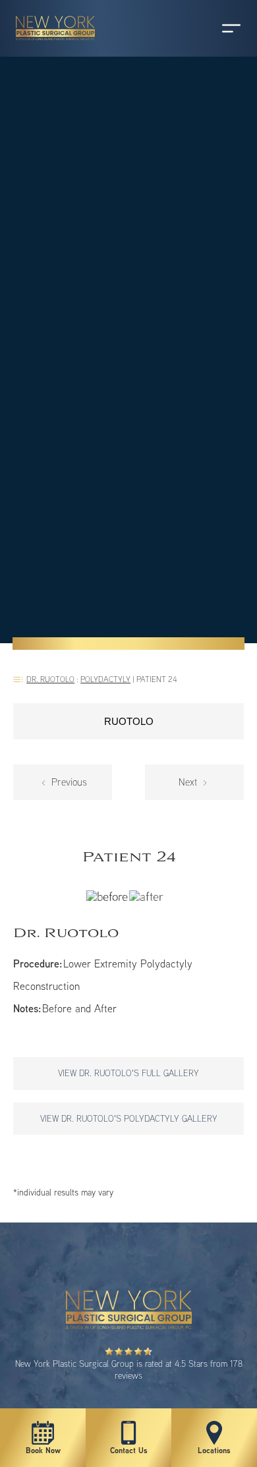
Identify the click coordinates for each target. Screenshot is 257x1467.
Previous (68, 782)
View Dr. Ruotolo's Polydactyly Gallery (128, 1118)
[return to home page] (49, 46)
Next (189, 782)
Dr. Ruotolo (50, 679)
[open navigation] (218, 28)
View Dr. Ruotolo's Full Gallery (128, 1073)
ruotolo (129, 721)
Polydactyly (105, 679)
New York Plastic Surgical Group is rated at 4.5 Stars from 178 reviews (129, 1369)
